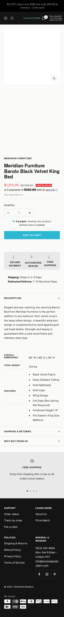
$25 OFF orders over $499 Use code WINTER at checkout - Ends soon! (32, 6)
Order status (11, 514)
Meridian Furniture (18, 158)
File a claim (11, 526)
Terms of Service (14, 562)
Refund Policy (12, 549)
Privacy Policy (12, 556)
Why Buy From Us (16, 441)
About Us (41, 514)
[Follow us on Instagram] (47, 574)
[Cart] (43, 18)
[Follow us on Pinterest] (55, 574)
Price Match (42, 520)
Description (12, 298)
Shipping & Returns (17, 431)
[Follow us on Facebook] (39, 574)
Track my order (13, 520)
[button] (32, 190)
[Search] (12, 18)
